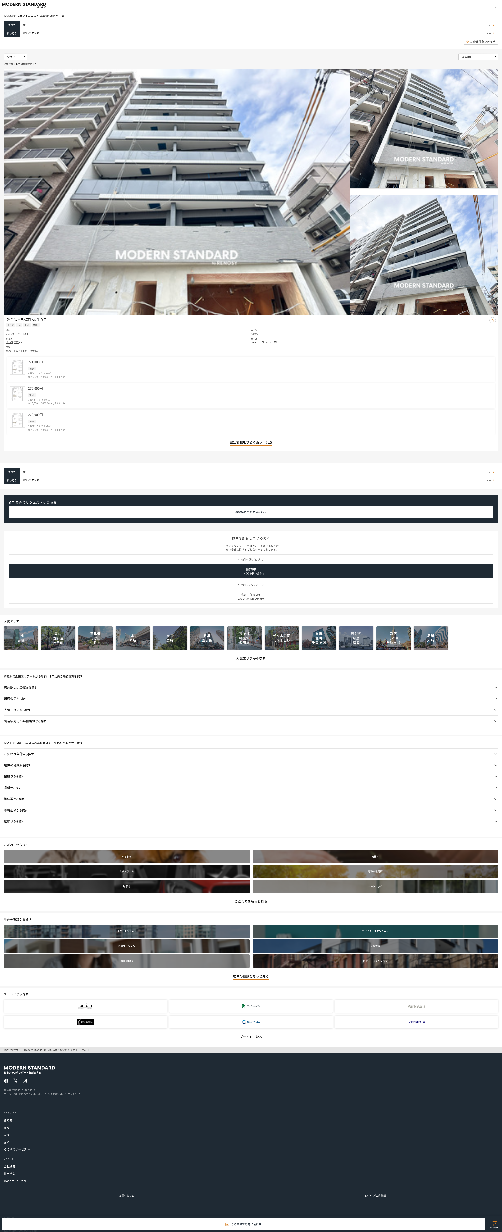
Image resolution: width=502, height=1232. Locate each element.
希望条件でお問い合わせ (251, 512)
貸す (7, 1135)
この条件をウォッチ (483, 41)
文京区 (9, 342)
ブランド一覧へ (251, 1036)
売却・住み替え (251, 596)
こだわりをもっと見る (251, 901)
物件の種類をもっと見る (251, 976)
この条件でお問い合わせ (246, 1224)
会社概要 (9, 1166)
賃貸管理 (251, 571)
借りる (8, 1120)
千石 (16, 342)
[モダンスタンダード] (24, 5)
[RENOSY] (39, 1068)
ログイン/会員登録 (375, 1195)
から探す (20, 687)
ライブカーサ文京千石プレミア (26, 319)
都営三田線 (12, 350)
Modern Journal (15, 1181)
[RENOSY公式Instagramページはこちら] (24, 1081)
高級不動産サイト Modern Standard (24, 1049)
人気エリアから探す (251, 658)
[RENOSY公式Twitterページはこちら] (15, 1081)
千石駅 (23, 350)
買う (7, 1127)
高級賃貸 (52, 1049)
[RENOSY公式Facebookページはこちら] (6, 1081)
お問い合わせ (126, 1195)
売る (7, 1142)
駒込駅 (63, 1049)
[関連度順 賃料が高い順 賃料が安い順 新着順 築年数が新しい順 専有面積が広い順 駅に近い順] (478, 57)
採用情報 (9, 1174)
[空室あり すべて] (15, 57)
